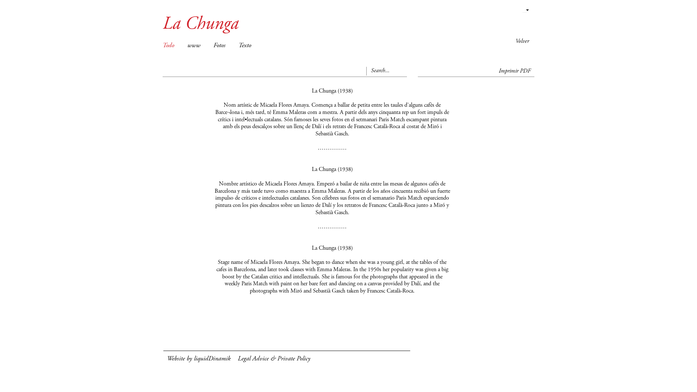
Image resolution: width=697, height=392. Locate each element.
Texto (245, 45)
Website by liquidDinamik (199, 359)
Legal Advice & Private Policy (274, 359)
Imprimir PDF (515, 71)
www (193, 45)
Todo (168, 45)
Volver (522, 41)
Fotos (219, 45)
